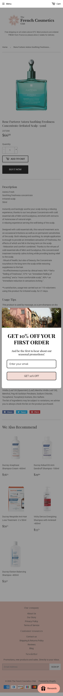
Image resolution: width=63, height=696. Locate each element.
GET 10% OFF (31, 376)
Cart (58, 4)
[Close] (57, 311)
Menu (8, 4)
